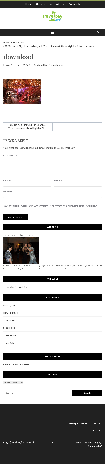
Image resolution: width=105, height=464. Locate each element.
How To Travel (10, 312)
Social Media (9, 327)
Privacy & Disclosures (80, 423)
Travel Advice (9, 335)
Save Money (9, 320)
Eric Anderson (55, 65)
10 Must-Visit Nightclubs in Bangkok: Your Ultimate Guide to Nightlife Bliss (27, 126)
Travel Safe (8, 342)
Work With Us (57, 4)
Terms (97, 423)
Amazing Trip (9, 305)
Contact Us (74, 4)
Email (58, 180)
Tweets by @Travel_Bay (15, 286)
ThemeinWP (95, 445)
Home (28, 4)
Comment (10, 155)
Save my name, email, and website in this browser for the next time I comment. (50, 206)
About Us (40, 4)
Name (7, 180)
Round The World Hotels (16, 364)
